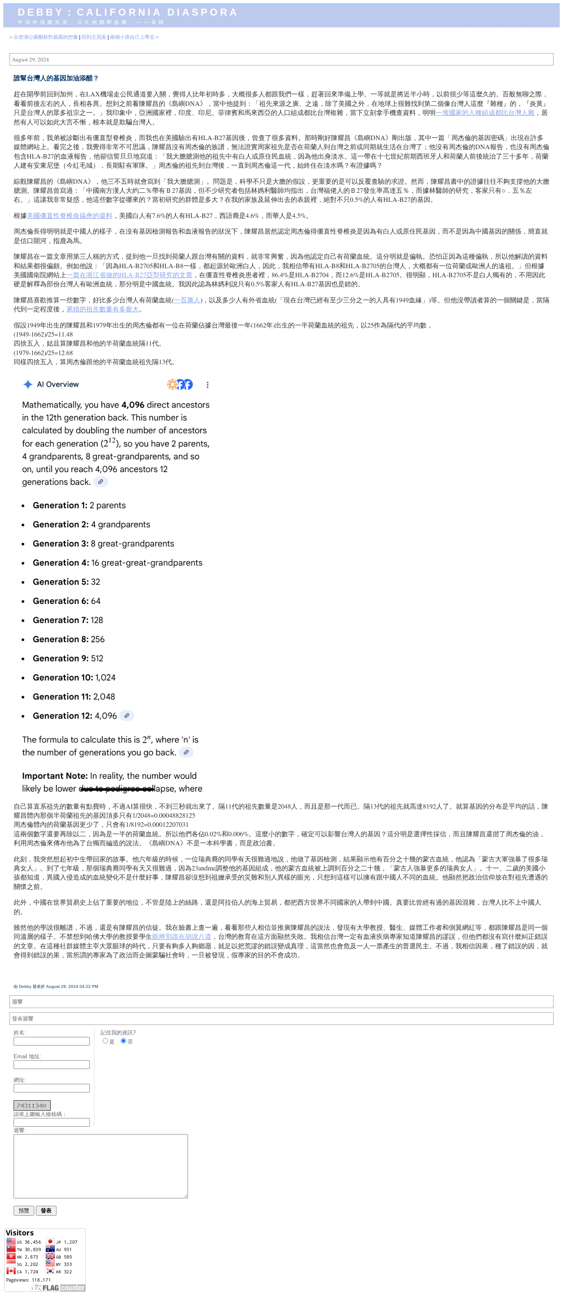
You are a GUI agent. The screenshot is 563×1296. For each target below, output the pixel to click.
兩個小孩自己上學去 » (134, 37)
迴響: (20, 1130)
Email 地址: (27, 1056)
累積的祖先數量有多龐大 (102, 308)
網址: (20, 1080)
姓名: (20, 1032)
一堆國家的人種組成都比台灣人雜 (485, 112)
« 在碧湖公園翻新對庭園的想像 (43, 37)
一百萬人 (187, 299)
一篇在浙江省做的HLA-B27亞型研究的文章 (129, 274)
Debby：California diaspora (128, 12)
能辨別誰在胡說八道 (181, 936)
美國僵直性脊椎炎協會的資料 (70, 215)
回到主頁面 (94, 37)
